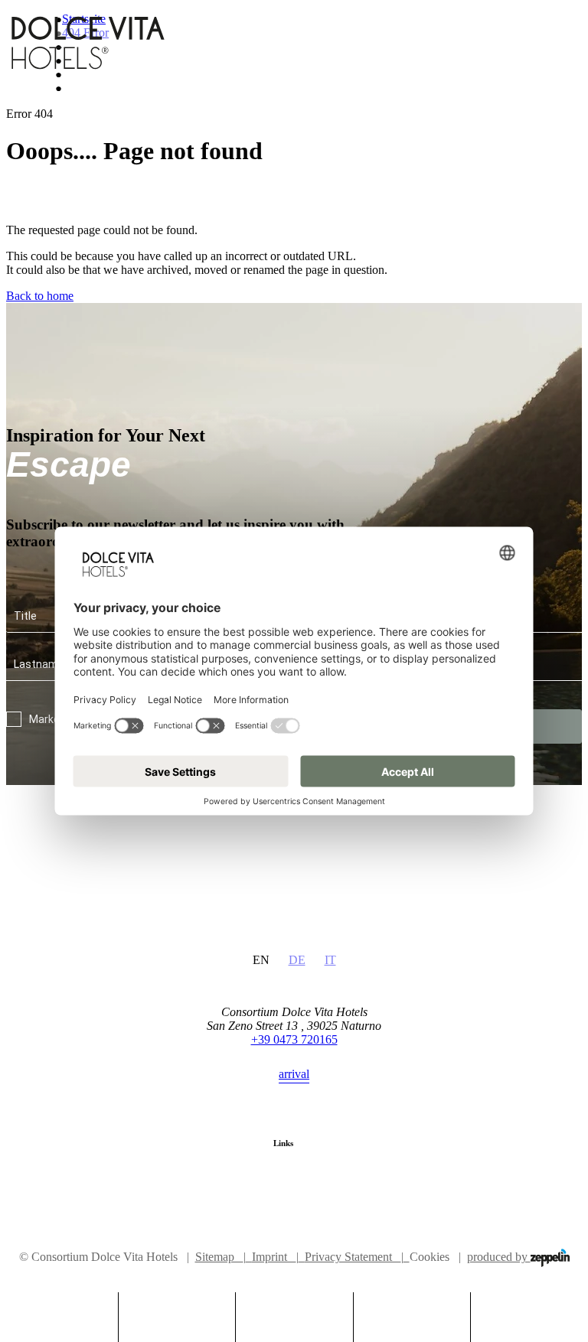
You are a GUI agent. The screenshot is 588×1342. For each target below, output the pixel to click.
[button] (177, 1311)
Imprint (275, 1256)
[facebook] (279, 1199)
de (297, 959)
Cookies (429, 1256)
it (330, 959)
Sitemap (220, 1256)
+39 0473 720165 (294, 1039)
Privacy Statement (354, 1256)
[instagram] (309, 1199)
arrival (294, 1073)
